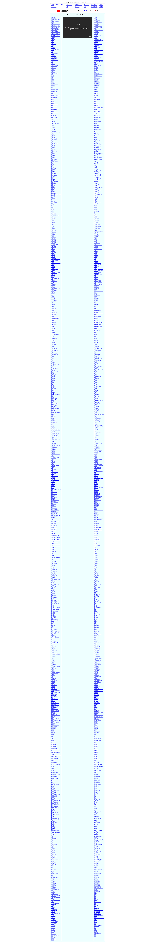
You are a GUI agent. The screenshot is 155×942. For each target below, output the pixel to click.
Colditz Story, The (53, 308)
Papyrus (95, 253)
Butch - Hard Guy (53, 232)
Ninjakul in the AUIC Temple (98, 194)
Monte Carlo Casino (97, 111)
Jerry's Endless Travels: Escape (55, 783)
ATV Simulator (53, 108)
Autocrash (52, 110)
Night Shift (95, 182)
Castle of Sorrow (53, 258)
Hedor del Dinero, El (54, 685)
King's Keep (53, 845)
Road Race (95, 413)
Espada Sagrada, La (54, 513)
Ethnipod (52, 514)
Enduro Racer (53, 503)
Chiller (52, 283)
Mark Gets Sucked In (97, 45)
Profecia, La (96, 325)
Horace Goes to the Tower (55, 710)
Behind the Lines (53, 152)
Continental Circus (53, 322)
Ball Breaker (53, 126)
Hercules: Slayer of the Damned (55, 690)
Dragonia (52, 464)
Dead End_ (52, 389)
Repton (95, 392)
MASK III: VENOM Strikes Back (98, 50)
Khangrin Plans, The (54, 838)
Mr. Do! (95, 135)
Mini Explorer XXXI (96, 95)
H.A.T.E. (52, 663)
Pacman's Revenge (97, 243)
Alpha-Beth (52, 61)
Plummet (95, 302)
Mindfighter (95, 90)
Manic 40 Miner (96, 24)
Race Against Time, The (97, 355)
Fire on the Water (53, 551)
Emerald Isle (53, 499)
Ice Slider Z (52, 740)
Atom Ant (52, 104)
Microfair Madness (96, 83)
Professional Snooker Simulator (98, 327)
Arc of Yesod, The (53, 83)
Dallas (52, 366)
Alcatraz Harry (53, 48)
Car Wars (52, 250)
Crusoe (52, 347)
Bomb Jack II (53, 192)
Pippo (95, 293)
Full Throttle (53, 588)
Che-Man (52, 277)
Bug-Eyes (52, 226)
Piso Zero (95, 294)
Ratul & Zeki (96, 375)
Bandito (52, 130)
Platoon (95, 299)
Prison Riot (95, 321)
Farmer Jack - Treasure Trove (55, 539)
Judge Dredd (53, 821)
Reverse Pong (96, 404)
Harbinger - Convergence (54, 673)
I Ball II (52, 737)
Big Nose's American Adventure (55, 160)
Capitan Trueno (53, 242)
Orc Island (95, 230)
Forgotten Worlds (53, 572)
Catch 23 (52, 261)
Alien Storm (52, 55)
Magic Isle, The (53, 938)
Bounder (52, 203)
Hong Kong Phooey (54, 707)
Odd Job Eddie (96, 210)
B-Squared (52, 220)
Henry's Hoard (53, 688)
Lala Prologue (53, 881)
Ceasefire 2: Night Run (54, 269)
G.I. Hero (52, 594)
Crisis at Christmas (53, 344)
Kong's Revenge (53, 864)
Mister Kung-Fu (96, 100)
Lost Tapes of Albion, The (54, 921)
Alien (52, 51)
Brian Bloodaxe (53, 213)
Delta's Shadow (53, 407)
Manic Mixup (96, 31)
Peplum (95, 268)
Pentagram (95, 267)
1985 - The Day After (69, 5)
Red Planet (95, 385)
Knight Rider (53, 851)
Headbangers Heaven (54, 680)
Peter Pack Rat (96, 273)
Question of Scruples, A (97, 350)
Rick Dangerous (96, 406)
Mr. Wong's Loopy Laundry (98, 140)
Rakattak (95, 361)
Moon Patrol (96, 119)
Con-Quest (52, 320)
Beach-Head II (53, 145)
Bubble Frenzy (53, 223)
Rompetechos (96, 437)
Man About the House (97, 21)
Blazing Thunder (53, 173)
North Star (95, 201)
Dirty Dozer (52, 428)
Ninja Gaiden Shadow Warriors (98, 187)
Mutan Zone (96, 150)
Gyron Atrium (53, 661)
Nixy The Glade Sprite (97, 196)
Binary (52, 162)
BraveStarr (52, 210)
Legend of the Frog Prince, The (55, 897)
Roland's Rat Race (96, 435)
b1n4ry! (52, 119)
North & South (96, 200)
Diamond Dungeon (54, 422)
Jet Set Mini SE (53, 788)
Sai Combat (96, 460)
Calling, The (53, 238)
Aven (52, 113)
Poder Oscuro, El (96, 304)
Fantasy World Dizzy (54, 536)
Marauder (95, 38)
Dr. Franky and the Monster (55, 457)
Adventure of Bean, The (54, 28)
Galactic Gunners (53, 595)
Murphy (95, 148)
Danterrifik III (53, 376)
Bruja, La (52, 219)
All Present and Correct (54, 60)
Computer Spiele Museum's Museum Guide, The (55, 318)
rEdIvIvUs (95, 387)
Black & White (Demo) (54, 168)
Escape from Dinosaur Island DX (55, 508)
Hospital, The (53, 713)
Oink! (95, 214)
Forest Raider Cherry (54, 571)
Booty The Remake (54, 198)
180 (51, 6)
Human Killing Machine (54, 717)
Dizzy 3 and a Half (53, 431)
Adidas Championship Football (55, 19)
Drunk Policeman (53, 473)
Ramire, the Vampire (97, 365)
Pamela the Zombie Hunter (98, 249)
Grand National (53, 641)
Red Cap (95, 383)
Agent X (52, 41)
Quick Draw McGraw (97, 351)
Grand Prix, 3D (53, 643)
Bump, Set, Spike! (53, 230)
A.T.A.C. (85, 7)
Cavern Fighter (53, 267)
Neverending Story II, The (97, 174)
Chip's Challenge (53, 285)
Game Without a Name (54, 598)
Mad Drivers (53, 930)
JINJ (51, 813)
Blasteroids (52, 172)
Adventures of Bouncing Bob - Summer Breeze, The (55, 30)
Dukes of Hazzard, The (54, 476)
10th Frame (52, 5)
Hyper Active (53, 731)
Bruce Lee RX (53, 218)
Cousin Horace (53, 332)
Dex (51, 421)
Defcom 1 (52, 402)
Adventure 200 (53, 23)
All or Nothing (53, 59)
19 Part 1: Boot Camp (54, 7)
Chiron (52, 286)
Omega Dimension (96, 220)
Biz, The (52, 167)
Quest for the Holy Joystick (98, 348)
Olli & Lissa (95, 216)
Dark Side (52, 379)
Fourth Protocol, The (54, 574)
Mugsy (95, 141)
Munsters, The (96, 145)
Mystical (95, 158)
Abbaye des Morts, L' (94, 5)
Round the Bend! (96, 439)
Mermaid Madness (96, 73)
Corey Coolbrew (53, 324)
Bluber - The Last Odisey (54, 181)
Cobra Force (53, 304)
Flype (52, 566)
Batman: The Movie (54, 139)
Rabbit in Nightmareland (97, 353)
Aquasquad (53, 82)
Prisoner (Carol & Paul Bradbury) (98, 322)
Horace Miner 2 (53, 712)
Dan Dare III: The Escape (54, 368)
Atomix (52, 105)
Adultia (52, 20)
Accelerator (101, 5)
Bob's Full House (53, 188)
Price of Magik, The (97, 319)
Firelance (52, 552)
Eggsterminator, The (54, 494)
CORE (52, 323)
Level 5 (52, 901)
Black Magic (53, 170)
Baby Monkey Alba (53, 120)
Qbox (95, 343)
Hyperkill (52, 733)
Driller (52, 470)
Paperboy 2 (96, 252)
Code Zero (52, 306)
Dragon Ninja (53, 461)
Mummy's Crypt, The (97, 143)
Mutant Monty (96, 151)
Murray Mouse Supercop (97, 149)
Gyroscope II (53, 662)
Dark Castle (52, 377)
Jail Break (52, 779)
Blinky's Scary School (54, 175)
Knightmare (52, 853)
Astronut (52, 101)
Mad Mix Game (53, 932)
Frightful (52, 582)
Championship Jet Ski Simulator (55, 272)
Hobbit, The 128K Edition (54, 699)
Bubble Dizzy (53, 222)
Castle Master (53, 257)
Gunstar (52, 660)
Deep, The (52, 401)
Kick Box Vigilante (53, 839)
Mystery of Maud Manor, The (98, 157)
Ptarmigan (95, 331)
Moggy (95, 103)
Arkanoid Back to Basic (54, 89)
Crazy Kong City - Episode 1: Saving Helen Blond (55, 338)
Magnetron (95, 17)
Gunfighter (52, 658)
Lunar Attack (53, 926)
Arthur (52, 92)
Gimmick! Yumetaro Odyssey (55, 620)
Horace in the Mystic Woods (55, 711)
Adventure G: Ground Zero (55, 27)
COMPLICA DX (53, 317)
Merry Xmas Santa (96, 75)
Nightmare (95, 183)
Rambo (95, 364)
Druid (52, 471)
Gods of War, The (53, 633)
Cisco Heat (52, 296)
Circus (52, 295)
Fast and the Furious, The (55, 540)
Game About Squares (54, 597)
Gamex (52, 599)
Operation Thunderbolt (97, 226)
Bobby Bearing (53, 186)
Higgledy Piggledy (53, 695)
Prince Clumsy (96, 320)
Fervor (52, 544)
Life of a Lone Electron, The (55, 903)
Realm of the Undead (97, 378)
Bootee (52, 197)
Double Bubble (53, 451)
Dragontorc (52, 467)
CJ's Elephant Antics (54, 300)
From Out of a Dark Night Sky (55, 584)
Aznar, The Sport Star (54, 117)
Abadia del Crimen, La (94, 4)
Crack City (52, 333)
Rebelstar (95, 380)
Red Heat (95, 384)
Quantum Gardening (97, 346)
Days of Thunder (53, 388)
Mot (94, 130)
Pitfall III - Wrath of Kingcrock (98, 295)
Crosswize (52, 346)
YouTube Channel (86, 10)
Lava (52, 890)
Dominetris (52, 442)
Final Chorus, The (53, 547)
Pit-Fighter (95, 296)
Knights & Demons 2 (54, 856)
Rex (94, 405)
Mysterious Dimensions (97, 154)
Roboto (95, 428)
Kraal (52, 866)
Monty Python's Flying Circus (98, 114)
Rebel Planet (96, 379)
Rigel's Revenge (96, 410)
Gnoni (52, 627)
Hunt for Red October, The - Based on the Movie (55, 726)
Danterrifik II (53, 375)
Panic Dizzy (95, 251)
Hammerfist (52, 669)
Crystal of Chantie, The (54, 350)
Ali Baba (52, 50)
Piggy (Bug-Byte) (96, 288)
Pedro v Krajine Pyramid (97, 263)
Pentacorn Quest (96, 266)
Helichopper (53, 686)
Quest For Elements (97, 347)
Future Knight (53, 592)
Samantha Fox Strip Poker (98, 464)
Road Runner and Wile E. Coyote (99, 414)
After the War (53, 37)
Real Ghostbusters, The (97, 376)
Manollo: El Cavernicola (97, 35)
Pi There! (95, 286)
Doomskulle (52, 450)
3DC (75, 6)
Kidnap (52, 840)
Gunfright (52, 659)
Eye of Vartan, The (54, 525)
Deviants (52, 417)
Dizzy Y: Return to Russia (54, 435)
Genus (52, 610)
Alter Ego (52, 63)
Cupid (52, 352)
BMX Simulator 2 (53, 185)
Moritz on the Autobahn (97, 126)
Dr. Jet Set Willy (53, 458)
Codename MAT (53, 307)
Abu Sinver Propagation (94, 7)
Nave (95, 165)
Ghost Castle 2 (53, 613)
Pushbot (95, 338)
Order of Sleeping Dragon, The (98, 231)
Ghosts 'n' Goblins (53, 616)
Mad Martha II (53, 931)
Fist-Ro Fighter (53, 558)
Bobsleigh (52, 189)
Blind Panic (52, 174)
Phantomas (95, 278)
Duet (52, 475)
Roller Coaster (96, 436)
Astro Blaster (53, 96)
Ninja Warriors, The (97, 192)
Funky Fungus (53, 590)
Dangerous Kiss (53, 374)
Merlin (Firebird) (96, 72)
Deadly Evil (52, 393)
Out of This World (96, 235)
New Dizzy (95, 176)
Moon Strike (96, 120)
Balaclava (52, 125)
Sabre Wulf (95, 457)
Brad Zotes (52, 207)
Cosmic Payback (53, 327)
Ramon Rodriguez (96, 367)
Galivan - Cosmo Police (54, 596)
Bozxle (52, 205)
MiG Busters (96, 84)
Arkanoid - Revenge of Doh (55, 88)
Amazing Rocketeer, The (54, 65)
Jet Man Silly (53, 785)
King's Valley (53, 846)
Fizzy (52, 559)
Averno (52, 114)
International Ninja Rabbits (55, 763)
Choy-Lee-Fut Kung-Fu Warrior (55, 288)
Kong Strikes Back (53, 863)
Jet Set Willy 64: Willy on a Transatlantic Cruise (55, 796)
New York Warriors (96, 177)
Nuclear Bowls (96, 203)
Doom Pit (52, 448)
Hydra (52, 729)
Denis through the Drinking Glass (55, 412)
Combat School (53, 314)
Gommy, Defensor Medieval (55, 637)
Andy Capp (52, 71)
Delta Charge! (53, 406)
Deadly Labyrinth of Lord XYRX (55, 394)
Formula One (53, 573)
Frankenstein (53, 577)
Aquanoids (52, 81)
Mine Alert (95, 92)
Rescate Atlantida (96, 394)
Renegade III (96, 390)
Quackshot (95, 344)
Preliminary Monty (96, 318)
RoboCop (95, 422)
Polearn (95, 306)
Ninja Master (96, 189)
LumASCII (52, 924)
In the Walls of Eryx (54, 748)
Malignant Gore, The (97, 20)
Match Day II (96, 56)
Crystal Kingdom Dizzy (54, 348)
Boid (52, 190)
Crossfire (52, 345)
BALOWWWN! (53, 129)
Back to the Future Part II (54, 122)
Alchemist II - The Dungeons (55, 49)
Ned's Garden (96, 169)
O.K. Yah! (95, 205)
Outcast (95, 237)
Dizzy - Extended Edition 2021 (55, 430)
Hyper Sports (53, 732)
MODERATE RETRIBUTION (98, 102)
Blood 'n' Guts (53, 179)
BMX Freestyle (53, 182)
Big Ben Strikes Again (54, 159)
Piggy (95, 287)
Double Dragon (53, 453)
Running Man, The (96, 448)
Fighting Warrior (53, 546)
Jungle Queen (53, 826)
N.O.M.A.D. (95, 160)
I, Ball (52, 738)
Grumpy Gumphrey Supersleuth (55, 653)
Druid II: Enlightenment (54, 472)
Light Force (52, 905)
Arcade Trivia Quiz (53, 84)
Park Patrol (95, 257)
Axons (52, 116)
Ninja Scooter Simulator (97, 190)
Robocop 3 (95, 423)
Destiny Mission (53, 415)
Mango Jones (96, 23)
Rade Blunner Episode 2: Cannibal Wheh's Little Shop (98, 358)
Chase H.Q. (53, 275)
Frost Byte (52, 585)
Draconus (52, 459)
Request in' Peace (96, 393)
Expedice (52, 522)
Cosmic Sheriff (53, 328)
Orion (95, 233)
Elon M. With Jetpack (54, 497)
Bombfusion (53, 195)
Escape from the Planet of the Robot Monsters (55, 511)
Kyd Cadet (52, 876)
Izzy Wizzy (52, 771)
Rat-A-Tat (95, 374)
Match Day (95, 55)
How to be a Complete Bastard (55, 715)
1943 (67, 4)
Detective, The (53, 416)
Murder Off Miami (96, 147)
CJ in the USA (53, 299)
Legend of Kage (53, 896)
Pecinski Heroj (96, 261)
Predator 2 (95, 317)
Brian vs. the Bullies (54, 214)
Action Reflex (53, 17)
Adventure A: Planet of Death (55, 24)
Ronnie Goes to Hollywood (98, 438)
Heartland (52, 683)
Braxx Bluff (52, 211)
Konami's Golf (53, 861)
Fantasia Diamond (53, 534)
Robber (95, 416)
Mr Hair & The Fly (96, 134)
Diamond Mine (53, 423)
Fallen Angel (53, 533)
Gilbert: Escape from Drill (54, 619)
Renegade (95, 389)
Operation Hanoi (96, 225)
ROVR (95, 440)
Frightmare (52, 583)
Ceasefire (52, 268)
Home (90, 2)
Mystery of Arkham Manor (97, 156)
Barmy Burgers (53, 135)
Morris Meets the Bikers (97, 129)
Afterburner (52, 38)
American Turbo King (54, 66)
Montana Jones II (96, 110)
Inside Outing (53, 760)
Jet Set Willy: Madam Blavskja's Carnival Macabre (55, 801)
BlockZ (52, 178)
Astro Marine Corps (54, 97)
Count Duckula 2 (53, 330)
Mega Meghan (96, 68)
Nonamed (95, 199)
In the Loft (52, 747)
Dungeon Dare (53, 478)
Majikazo (95, 19)
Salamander (96, 462)
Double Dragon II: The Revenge (55, 454)
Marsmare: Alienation (97, 47)
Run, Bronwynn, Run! (97, 447)
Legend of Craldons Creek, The (55, 895)
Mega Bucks (96, 67)
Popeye (95, 307)
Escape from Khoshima (54, 509)
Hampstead (52, 671)
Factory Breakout (53, 528)
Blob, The (52, 177)
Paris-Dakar (95, 256)
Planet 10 (95, 297)
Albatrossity (52, 47)
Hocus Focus (53, 701)
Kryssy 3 (52, 871)
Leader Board (53, 892)
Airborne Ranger (53, 44)
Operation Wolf (96, 227)
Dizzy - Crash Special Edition (55, 429)
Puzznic (95, 339)
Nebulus (95, 167)
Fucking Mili (52, 587)
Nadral (95, 161)
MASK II (95, 49)
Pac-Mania (95, 242)
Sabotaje (95, 455)
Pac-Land (95, 240)
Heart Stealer (53, 681)
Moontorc (95, 123)
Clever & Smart (53, 301)
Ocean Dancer (96, 207)
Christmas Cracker (53, 289)
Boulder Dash (53, 201)
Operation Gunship (97, 224)
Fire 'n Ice (52, 550)
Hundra (52, 723)
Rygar (95, 449)
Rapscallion (95, 371)
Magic (52, 936)
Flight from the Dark (54, 563)
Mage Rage (53, 934)
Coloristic (52, 311)
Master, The (96, 52)
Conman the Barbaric (54, 319)
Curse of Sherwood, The (54, 354)
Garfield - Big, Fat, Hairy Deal (55, 600)
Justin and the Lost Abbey (55, 830)
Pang (95, 250)
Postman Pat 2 (96, 312)
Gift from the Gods (53, 618)
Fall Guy (52, 532)
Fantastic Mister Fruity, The (55, 535)
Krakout (52, 867)
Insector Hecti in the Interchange (55, 758)
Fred (52, 578)
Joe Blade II (53, 816)
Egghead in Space (54, 492)
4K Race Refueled (86, 5)
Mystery (95, 155)
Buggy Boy (52, 227)
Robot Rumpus (96, 427)
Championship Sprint (54, 273)
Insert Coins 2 (53, 759)
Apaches (52, 79)
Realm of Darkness (97, 377)
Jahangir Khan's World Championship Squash (54, 778)
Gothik (52, 640)
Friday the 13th (53, 581)
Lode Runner (53, 911)
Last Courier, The (53, 885)
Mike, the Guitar (96, 87)
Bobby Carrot (53, 187)
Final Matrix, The (53, 549)
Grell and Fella (53, 648)
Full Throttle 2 (53, 589)
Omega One (96, 221)
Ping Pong (95, 290)
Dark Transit (53, 380)
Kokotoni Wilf (53, 858)
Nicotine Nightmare (97, 179)
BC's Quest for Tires (54, 142)
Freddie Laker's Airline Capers (55, 579)
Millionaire (95, 89)
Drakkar (52, 468)
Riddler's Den (96, 408)
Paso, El (95, 258)
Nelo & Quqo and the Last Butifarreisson (98, 171)
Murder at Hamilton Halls (97, 146)
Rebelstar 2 (95, 382)
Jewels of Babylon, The (54, 811)
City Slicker (52, 297)
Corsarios (52, 326)
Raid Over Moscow (96, 359)
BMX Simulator (53, 184)
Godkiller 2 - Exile (53, 630)
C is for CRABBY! (53, 234)
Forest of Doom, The (54, 570)
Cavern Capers (53, 266)
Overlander (95, 238)
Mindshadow (96, 91)
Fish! (52, 556)
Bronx (52, 216)
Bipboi (52, 165)
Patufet (95, 259)
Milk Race (95, 88)
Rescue (95, 395)
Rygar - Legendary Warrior (98, 450)
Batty (52, 141)
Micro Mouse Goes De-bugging (98, 82)
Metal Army (95, 77)
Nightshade (95, 185)
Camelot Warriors (53, 239)
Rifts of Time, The (96, 409)
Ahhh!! (52, 43)
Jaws (52, 782)
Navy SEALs (96, 166)
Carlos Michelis (53, 251)
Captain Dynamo (53, 246)
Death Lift (52, 395)
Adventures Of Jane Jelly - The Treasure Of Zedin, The (55, 35)
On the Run (96, 223)
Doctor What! (53, 437)
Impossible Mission (53, 745)
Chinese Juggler (53, 284)
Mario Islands (96, 42)
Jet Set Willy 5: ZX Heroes (55, 793)
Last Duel (52, 886)
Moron (95, 128)
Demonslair (52, 411)
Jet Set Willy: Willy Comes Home (55, 806)
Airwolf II (52, 45)
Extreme (52, 524)
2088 (67, 7)
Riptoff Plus (95, 411)
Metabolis (95, 76)
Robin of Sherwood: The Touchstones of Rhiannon (97, 418)
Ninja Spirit (95, 191)
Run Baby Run (96, 445)
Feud (52, 545)
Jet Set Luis (53, 787)
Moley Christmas (96, 105)
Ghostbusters (53, 615)
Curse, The (52, 356)
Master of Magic (96, 51)
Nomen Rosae (96, 198)
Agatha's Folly (53, 39)
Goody (52, 639)
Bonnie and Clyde (53, 196)
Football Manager (53, 568)
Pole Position (96, 305)
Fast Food (52, 541)
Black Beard (53, 169)
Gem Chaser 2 (53, 604)
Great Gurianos (53, 646)
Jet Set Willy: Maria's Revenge (55, 803)
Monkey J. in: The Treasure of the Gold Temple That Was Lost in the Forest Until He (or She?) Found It (98, 107)
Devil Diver (52, 418)
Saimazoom (96, 461)
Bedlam (52, 150)
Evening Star (53, 517)
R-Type (95, 441)
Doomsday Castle (53, 449)
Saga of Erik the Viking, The (98, 459)
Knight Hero (53, 850)
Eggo (52, 493)
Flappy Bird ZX (53, 560)
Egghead (52, 488)
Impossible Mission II (54, 746)
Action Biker (101, 6)
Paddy (95, 244)
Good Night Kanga (54, 638)
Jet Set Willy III (53, 798)
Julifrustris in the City (54, 822)
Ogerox (95, 213)
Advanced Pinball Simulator (55, 21)
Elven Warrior (53, 498)
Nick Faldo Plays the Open (98, 178)
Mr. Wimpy (95, 139)
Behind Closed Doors (54, 151)
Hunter (52, 727)
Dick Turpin (52, 425)
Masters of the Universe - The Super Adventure (98, 54)
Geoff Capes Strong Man (54, 611)
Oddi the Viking (96, 211)
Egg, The (52, 487)
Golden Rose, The (53, 636)
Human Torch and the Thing (55, 718)
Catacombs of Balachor (54, 260)
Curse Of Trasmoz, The (54, 355)
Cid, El (52, 293)
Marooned (95, 46)
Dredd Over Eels (53, 469)
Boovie (52, 199)
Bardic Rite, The (53, 134)
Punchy (95, 336)
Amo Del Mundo (53, 68)
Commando (52, 316)
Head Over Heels (53, 678)
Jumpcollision (53, 823)
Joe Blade (52, 815)
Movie (95, 132)
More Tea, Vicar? (96, 125)
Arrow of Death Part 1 (54, 91)
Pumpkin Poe (96, 335)
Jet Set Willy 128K (53, 791)
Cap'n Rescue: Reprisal (54, 244)
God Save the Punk (54, 629)
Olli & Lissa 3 (96, 217)
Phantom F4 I (96, 277)
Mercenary (95, 70)
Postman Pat (96, 311)
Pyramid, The (96, 342)
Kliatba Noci (53, 848)
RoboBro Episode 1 (97, 421)
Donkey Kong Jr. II (53, 444)
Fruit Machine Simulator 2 (54, 586)
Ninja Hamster (96, 188)
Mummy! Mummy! (96, 142)
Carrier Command (53, 252)
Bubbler (52, 224)
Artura (52, 93)
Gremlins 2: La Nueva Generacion (54, 651)
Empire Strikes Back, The (54, 501)
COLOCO (52, 309)
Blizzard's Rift (53, 176)
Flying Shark (53, 565)
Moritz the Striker (96, 127)
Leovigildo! (52, 899)
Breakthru (52, 212)
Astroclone (52, 99)
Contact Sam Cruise (54, 321)
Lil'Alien (52, 906)
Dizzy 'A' (52, 432)
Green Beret (53, 647)
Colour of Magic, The (54, 312)
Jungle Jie (52, 825)
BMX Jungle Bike (53, 183)
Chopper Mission (53, 287)
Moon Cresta (96, 118)
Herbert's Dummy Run (54, 689)
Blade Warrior (53, 171)
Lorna (52, 917)
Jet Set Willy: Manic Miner (54, 802)
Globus (52, 623)
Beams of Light (53, 146)
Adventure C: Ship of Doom (55, 25)
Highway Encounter (54, 696)
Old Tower (95, 215)
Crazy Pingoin (53, 340)
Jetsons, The (53, 810)
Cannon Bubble (53, 240)
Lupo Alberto (53, 928)
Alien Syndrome (53, 56)
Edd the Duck (53, 486)
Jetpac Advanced (53, 809)
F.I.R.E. (52, 526)
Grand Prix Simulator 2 (54, 642)
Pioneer (95, 292)
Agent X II (52, 42)
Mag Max (52, 933)
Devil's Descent (53, 419)
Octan (95, 208)
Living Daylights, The (54, 909)
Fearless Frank (53, 542)
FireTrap (52, 555)
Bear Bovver (53, 148)
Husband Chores (53, 728)
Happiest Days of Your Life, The (55, 672)
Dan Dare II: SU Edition (54, 367)
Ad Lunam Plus (53, 18)
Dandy (52, 369)
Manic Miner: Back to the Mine (98, 30)
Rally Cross (95, 362)
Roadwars (95, 415)
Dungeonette (53, 479)
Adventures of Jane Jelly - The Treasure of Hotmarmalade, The (55, 34)
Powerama (95, 315)
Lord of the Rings (53, 916)
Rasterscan (95, 373)
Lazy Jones (52, 891)
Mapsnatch (95, 37)
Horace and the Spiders (54, 709)
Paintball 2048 (96, 247)
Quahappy (95, 345)
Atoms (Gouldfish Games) (54, 106)
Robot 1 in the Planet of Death (98, 426)
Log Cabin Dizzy (53, 912)
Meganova (95, 69)
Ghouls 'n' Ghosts (53, 617)
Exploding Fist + (53, 523)
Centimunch (53, 270)
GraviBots (52, 644)
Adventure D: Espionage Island (55, 26)
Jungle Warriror (53, 828)
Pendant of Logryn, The (97, 264)
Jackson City (53, 777)
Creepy (52, 341)
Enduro (52, 502)
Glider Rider (53, 622)
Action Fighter (101, 7)
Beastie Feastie (53, 149)
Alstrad (52, 62)
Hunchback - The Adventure (55, 722)
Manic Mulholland (96, 32)
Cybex (52, 360)
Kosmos (52, 865)
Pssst (95, 329)
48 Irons (85, 4)
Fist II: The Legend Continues (55, 557)
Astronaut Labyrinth (54, 100)
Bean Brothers (53, 147)
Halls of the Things (53, 668)
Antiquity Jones (53, 78)
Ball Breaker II (53, 127)
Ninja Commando (96, 186)
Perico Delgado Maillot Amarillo (98, 270)
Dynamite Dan (53, 482)
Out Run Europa (96, 236)
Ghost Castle (53, 612)
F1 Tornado (52, 527)
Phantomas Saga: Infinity (97, 281)
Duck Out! (52, 474)
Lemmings (52, 898)
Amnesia (52, 67)
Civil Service (53, 298)
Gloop (52, 624)
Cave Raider (53, 264)
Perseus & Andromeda (97, 272)
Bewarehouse (53, 157)
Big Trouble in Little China (54, 161)
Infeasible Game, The (54, 756)
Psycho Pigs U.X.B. (97, 330)
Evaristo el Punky (53, 516)
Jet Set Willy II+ (53, 797)
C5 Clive (52, 235)
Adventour (52, 22)
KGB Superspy (53, 837)
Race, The (95, 356)
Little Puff (52, 908)
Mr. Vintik (95, 137)
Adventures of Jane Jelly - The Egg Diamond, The (55, 32)
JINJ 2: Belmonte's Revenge (55, 814)
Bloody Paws (53, 180)
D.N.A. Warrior (53, 362)
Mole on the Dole (96, 104)
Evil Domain (53, 520)
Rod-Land (95, 433)
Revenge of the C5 (97, 403)
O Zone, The (96, 204)
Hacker (52, 665)
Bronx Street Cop (53, 217)
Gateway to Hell (53, 602)
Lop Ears (52, 915)
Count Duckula (53, 329)
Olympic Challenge (96, 218)
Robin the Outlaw (96, 420)
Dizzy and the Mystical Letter (55, 433)
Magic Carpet (53, 937)
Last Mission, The (53, 887)
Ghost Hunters (53, 614)
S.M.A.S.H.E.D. (96, 453)
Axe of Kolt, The (53, 115)
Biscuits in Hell (53, 166)
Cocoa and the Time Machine (55, 305)
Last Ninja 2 (53, 888)
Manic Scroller (96, 34)
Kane (52, 831)
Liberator (52, 902)
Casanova (52, 253)
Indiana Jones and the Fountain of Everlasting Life (55, 752)
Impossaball (53, 743)
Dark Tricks (52, 382)
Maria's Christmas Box (97, 41)
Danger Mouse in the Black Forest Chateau (55, 373)
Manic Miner (96, 25)
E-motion (52, 500)
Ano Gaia (52, 75)
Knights (52, 855)
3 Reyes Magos (77, 4)
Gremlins (52, 649)
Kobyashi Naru (53, 857)
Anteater (52, 77)
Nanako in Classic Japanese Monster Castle (98, 163)
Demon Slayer (53, 410)
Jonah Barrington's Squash (55, 818)
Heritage (52, 691)
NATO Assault (96, 164)
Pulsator (95, 334)
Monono (95, 109)
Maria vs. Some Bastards (97, 39)
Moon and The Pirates (97, 117)
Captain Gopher (53, 247)
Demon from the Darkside (54, 409)
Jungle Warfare (53, 827)
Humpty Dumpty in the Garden (55, 719)
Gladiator (52, 621)
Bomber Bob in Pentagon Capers (56, 194)
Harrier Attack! (53, 675)
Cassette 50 (53, 255)
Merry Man (95, 74)
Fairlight (52, 530)
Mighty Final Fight (96, 85)
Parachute (95, 254)
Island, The (52, 768)
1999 (67, 6)
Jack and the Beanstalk (54, 772)
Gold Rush (52, 634)
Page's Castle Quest (97, 246)
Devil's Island (53, 420)
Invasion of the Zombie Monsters (55, 764)
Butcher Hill (52, 233)
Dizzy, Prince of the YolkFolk (55, 436)
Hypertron (52, 735)
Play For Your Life (96, 300)
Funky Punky (53, 591)
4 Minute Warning (77, 7)
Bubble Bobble (53, 221)
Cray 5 (52, 335)
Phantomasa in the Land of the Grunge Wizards (98, 284)
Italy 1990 (52, 770)
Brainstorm (52, 208)
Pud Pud (95, 333)
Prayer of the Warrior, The (97, 316)
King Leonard (53, 843)
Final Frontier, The (53, 548)
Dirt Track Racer (53, 427)
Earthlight (52, 485)
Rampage (95, 368)
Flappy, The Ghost (53, 561)
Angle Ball (52, 72)
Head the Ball (53, 679)
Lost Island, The (53, 920)
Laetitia (52, 880)
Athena (52, 102)
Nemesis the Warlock (97, 172)
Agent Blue (52, 40)
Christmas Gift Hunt (54, 290)
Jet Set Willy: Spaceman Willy (55, 804)
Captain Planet (53, 248)
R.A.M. (95, 352)
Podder (95, 303)
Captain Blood (53, 245)
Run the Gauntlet (96, 446)
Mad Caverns (53, 929)
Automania (52, 111)
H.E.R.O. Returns (53, 664)
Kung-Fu (52, 872)
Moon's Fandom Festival (97, 121)
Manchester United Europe (98, 22)
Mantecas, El (96, 36)
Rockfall (95, 430)
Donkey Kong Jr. (53, 443)
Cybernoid (52, 358)
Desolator (52, 413)
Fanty (52, 538)
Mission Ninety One (97, 99)
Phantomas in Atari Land (97, 280)
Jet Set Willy (53, 789)
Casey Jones (53, 254)
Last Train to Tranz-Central (55, 889)
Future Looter (53, 593)
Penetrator (95, 265)
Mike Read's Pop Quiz (97, 86)
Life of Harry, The (53, 904)
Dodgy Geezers (53, 438)
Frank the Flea (53, 576)
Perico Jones (96, 271)
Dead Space (53, 392)
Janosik (52, 780)
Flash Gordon (53, 562)
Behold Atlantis (53, 153)
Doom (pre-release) (54, 447)
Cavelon (52, 265)
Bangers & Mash (53, 131)
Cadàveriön (52, 236)
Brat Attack (52, 209)
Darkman (52, 383)
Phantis (95, 276)
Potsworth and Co (96, 313)
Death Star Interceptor (54, 398)
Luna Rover (53, 925)
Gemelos (52, 605)
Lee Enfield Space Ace (54, 894)
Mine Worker (96, 93)
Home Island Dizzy (53, 704)
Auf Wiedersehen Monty (54, 109)
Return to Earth (96, 401)
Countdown (52, 331)
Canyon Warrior (53, 241)
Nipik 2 (95, 195)
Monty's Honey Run (97, 115)
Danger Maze (53, 370)
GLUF (52, 626)
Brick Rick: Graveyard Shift (55, 215)
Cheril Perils (53, 280)
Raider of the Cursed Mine (98, 360)
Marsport (95, 48)
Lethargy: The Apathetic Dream (55, 900)
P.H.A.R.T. (95, 239)
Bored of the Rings (54, 200)
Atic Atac (52, 103)
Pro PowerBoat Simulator (97, 324)
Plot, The (95, 301)
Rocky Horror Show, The (97, 432)
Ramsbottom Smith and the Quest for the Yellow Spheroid (98, 369)
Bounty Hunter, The (54, 204)
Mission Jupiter (96, 98)
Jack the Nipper (53, 773)
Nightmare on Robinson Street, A (98, 184)
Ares (52, 87)
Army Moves (53, 90)
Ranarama (95, 370)
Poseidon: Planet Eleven (97, 310)
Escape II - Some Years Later (55, 512)
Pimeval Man (96, 289)
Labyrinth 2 (52, 879)
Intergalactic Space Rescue (55, 761)
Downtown (52, 456)
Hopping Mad (53, 708)
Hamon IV (52, 670)
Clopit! (52, 302)
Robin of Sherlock (96, 417)
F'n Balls (52, 567)
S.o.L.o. (95, 454)
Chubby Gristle (53, 291)
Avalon (52, 112)
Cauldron (52, 262)
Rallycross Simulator (97, 363)
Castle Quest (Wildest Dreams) (55, 259)
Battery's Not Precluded (54, 140)
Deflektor (52, 404)
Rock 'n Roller (96, 429)
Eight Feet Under (53, 495)
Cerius (52, 271)
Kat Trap (52, 834)
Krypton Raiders (53, 869)
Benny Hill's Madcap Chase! (55, 154)
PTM (95, 332)
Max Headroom (96, 58)
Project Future (96, 328)
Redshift (95, 388)
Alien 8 (52, 52)
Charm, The (53, 274)
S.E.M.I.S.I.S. (96, 452)
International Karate (54, 762)
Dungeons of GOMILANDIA (55, 480)
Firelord (52, 553)
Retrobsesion (96, 397)
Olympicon (95, 219)
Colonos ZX (53, 310)
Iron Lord (52, 766)
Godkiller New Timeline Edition (55, 632)
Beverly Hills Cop (53, 156)
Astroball (52, 98)
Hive (51, 697)
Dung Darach (53, 477)
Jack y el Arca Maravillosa (54, 776)
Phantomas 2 (96, 279)
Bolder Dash (53, 191)
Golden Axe (53, 635)
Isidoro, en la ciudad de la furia (55, 767)
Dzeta (52, 483)
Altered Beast (53, 64)
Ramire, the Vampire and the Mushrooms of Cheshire (98, 366)
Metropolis (95, 80)
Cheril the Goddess (54, 281)
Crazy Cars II (53, 336)
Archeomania (53, 85)
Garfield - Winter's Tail (54, 601)
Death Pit (52, 396)
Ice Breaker (52, 739)
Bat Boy (52, 136)
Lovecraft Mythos (53, 923)
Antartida (52, 76)
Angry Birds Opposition (54, 73)
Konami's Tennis (53, 862)
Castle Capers (53, 256)
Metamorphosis (96, 79)
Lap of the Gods (53, 883)
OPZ (95, 229)
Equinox (52, 505)
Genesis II (52, 608)
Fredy (52, 580)
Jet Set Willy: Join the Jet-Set (55, 799)
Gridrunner (52, 652)
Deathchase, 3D (53, 399)
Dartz (52, 384)
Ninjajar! (95, 193)
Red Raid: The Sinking (97, 386)
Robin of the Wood (97, 419)
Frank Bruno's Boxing (54, 575)
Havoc (52, 676)
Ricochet (95, 407)
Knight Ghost (53, 849)
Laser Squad (53, 884)
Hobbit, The (53, 698)
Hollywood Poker (53, 702)
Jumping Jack (53, 824)
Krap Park (52, 868)
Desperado (52, 414)
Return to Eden (96, 402)
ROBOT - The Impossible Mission (98, 425)
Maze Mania (96, 63)
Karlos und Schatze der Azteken (55, 832)
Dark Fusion (53, 378)
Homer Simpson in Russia (54, 706)
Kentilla (52, 836)
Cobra (52, 303)
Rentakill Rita (96, 391)
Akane (52, 46)
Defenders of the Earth (54, 403)
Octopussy (95, 209)
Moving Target (96, 133)
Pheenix (95, 285)
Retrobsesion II (96, 398)
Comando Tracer (53, 313)
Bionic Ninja (53, 164)
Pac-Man (95, 241)
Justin (52, 829)
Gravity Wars (53, 645)
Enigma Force (53, 504)
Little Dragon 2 (53, 907)
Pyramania (95, 341)
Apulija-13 (52, 80)
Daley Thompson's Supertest (55, 365)
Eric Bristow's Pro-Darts (54, 506)
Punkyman (95, 337)
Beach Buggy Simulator (54, 143)
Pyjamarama (96, 340)
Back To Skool (53, 121)
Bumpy (52, 231)
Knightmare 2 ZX (53, 854)
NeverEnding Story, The (97, 175)
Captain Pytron (53, 249)
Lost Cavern (53, 918)
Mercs (95, 71)
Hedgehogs (53, 684)
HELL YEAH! (53, 687)
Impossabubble (53, 744)
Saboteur (95, 456)
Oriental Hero (96, 232)
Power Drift (95, 314)
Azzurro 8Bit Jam (53, 118)
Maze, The (95, 64)
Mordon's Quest (96, 124)
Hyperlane (52, 734)
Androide (52, 70)
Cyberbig (52, 357)
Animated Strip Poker (54, 74)
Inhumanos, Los (53, 757)
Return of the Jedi (96, 399)
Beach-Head (53, 144)
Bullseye (52, 229)
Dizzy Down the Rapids (54, 434)
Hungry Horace (53, 724)
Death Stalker (53, 397)
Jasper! (52, 781)
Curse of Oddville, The (54, 353)
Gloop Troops (53, 625)
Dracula (52, 460)
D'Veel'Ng (52, 481)
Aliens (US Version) (54, 57)
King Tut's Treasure (54, 844)
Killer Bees (52, 841)
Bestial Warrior (53, 155)
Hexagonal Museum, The (54, 694)
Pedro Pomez (96, 262)
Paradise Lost (96, 255)
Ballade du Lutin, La (54, 128)
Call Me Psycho (53, 237)
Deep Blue (52, 400)
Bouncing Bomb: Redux (54, 202)
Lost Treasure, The (54, 922)
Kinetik (52, 842)
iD (51, 741)
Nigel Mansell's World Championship (97, 181)
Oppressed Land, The (97, 228)
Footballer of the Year (54, 569)
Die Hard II (52, 426)
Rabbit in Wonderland (97, 354)
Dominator (52, 441)
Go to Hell (52, 628)
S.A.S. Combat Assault (97, 451)
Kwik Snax (52, 875)
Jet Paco (52, 786)
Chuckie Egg (53, 292)
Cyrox (52, 361)
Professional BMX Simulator (98, 326)
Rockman (95, 431)
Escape (52, 507)
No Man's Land (96, 197)
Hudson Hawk (53, 716)
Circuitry (52, 294)
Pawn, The (95, 260)
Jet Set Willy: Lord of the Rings (55, 800)
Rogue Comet (96, 434)
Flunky (52, 564)
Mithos (95, 101)
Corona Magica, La (54, 325)
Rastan (95, 372)
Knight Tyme (53, 852)
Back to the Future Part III (55, 123)
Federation (52, 543)
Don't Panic (52, 446)
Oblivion (95, 206)
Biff (51, 158)
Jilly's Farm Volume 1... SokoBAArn (54, 812)
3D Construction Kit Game (78, 5)
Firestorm (52, 554)
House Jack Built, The (54, 714)
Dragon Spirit (53, 462)
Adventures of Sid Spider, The (55, 36)
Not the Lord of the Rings (97, 202)
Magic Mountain (53, 939)
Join (51, 817)
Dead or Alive (53, 391)
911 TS (85, 6)
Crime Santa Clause (54, 343)
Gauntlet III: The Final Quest (55, 603)
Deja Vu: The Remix (54, 405)
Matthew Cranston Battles (97, 57)
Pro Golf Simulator (96, 323)
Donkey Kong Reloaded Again (55, 445)
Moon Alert (95, 116)
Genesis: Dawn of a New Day (55, 609)
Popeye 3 (95, 309)
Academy (100, 4)
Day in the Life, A (53, 387)
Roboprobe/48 (96, 424)
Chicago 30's (53, 282)
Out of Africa (96, 234)
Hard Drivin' (52, 674)
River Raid (95, 412)
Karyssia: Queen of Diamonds (55, 833)
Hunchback (52, 721)
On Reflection (96, 222)
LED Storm (52, 893)
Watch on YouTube (77, 39)
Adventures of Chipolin (54, 31)
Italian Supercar (53, 769)
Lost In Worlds (53, 919)
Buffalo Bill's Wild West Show (55, 225)
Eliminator (52, 496)
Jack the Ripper (53, 775)
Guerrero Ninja (53, 656)
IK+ (51, 742)
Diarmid (52, 424)
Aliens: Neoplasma (53, 58)
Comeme (52, 315)
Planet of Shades (96, 298)
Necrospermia (96, 168)
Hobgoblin (52, 700)
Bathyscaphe (53, 137)
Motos (95, 131)
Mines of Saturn (96, 94)
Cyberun (52, 359)
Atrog (52, 107)
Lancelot (52, 882)
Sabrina (95, 458)
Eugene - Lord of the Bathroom (55, 515)
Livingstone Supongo (54, 910)
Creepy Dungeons (53, 342)
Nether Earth (96, 173)
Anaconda (52, 69)
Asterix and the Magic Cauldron (55, 95)
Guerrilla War (53, 657)
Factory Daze (53, 529)
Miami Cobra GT (96, 81)
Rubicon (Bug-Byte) (97, 442)
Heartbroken (53, 682)
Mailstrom (95, 18)
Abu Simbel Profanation (94, 6)
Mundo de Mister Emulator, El (98, 144)
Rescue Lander (96, 396)
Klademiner (52, 847)
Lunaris (52, 927)
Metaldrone (95, 78)
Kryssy (52, 870)
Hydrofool (52, 730)
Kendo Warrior (53, 835)
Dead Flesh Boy (53, 390)
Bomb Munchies (53, 193)
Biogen (52, 163)
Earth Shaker (53, 484)
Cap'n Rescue (53, 243)
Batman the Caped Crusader (55, 138)
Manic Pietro (96, 33)
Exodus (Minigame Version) (55, 521)
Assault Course (53, 94)
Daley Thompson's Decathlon (55, 363)
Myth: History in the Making (98, 159)
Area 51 (52, 86)
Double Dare (53, 452)
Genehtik (52, 606)
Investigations (53, 765)
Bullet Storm (53, 228)
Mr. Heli (95, 136)
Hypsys (52, 736)
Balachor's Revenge (54, 124)
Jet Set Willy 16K (53, 792)
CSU (52, 351)
